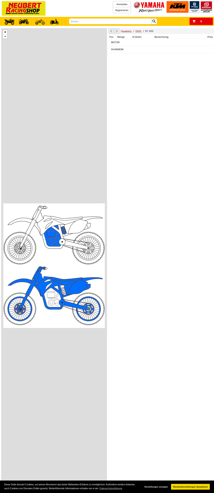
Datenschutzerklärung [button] (110, 488)
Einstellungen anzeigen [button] (156, 487)
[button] (5, 32)
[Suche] (154, 21)
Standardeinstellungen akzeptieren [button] (190, 487)
